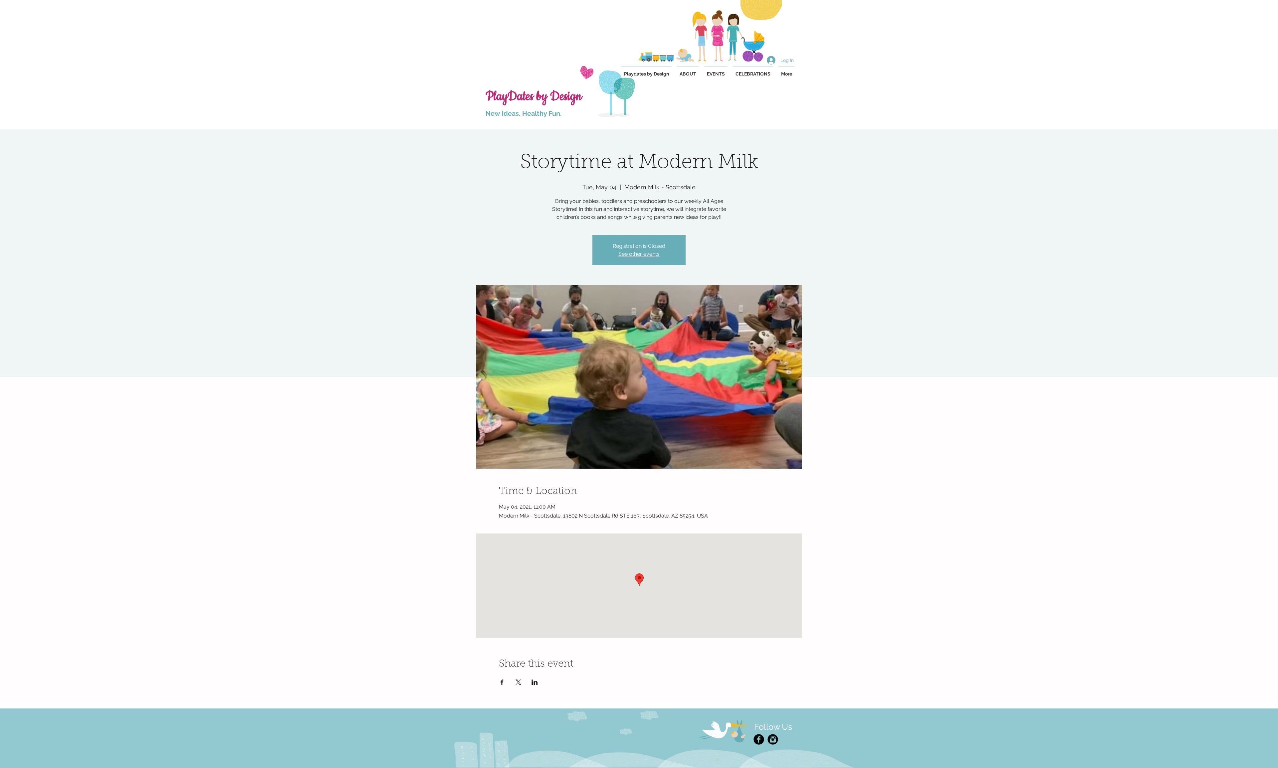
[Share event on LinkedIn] (535, 682)
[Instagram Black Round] (772, 739)
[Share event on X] (518, 682)
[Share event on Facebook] (502, 682)
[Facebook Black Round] (758, 739)
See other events (639, 254)
